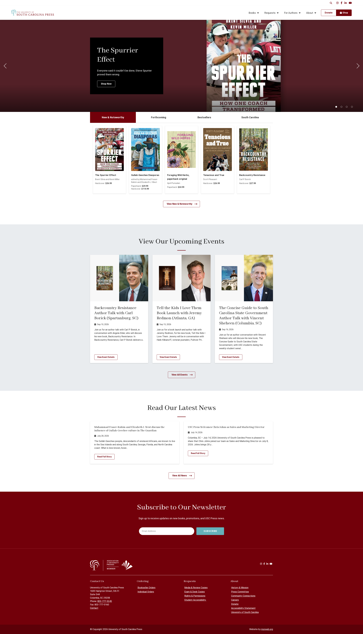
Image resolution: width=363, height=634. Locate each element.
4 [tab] (352, 107)
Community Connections (243, 595)
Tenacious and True (213, 175)
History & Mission (239, 587)
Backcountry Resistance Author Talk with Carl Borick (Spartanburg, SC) (116, 313)
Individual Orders (146, 591)
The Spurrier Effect (105, 175)
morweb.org (267, 629)
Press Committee (240, 591)
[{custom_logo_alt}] (32, 12)
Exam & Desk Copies (194, 591)
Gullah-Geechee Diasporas (145, 175)
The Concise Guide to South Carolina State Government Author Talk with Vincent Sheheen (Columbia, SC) (243, 316)
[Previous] (5, 65)
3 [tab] (347, 107)
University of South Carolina (245, 612)
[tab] (113, 117)
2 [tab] (341, 107)
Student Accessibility (195, 600)
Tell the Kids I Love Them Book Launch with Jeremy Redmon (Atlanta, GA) (179, 313)
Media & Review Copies (196, 587)
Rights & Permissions (194, 595)
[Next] (357, 65)
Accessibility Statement (243, 608)
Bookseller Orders (146, 587)
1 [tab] (336, 107)
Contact (94, 608)
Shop (345, 12)
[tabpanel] (181, 66)
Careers (235, 600)
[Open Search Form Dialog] (331, 3)
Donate (235, 604)
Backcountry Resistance (252, 175)
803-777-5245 (104, 601)
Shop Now (106, 83)
